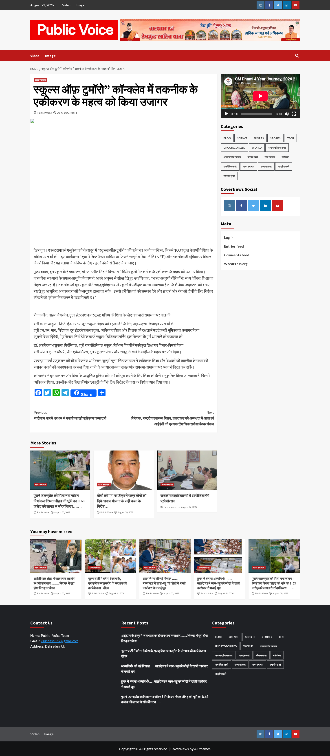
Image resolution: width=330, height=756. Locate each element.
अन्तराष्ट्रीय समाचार (277, 147)
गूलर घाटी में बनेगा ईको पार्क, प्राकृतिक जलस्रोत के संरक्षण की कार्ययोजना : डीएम (107, 583)
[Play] (226, 114)
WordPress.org (236, 264)
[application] (260, 96)
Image (80, 5)
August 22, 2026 (62, 593)
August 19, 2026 (125, 512)
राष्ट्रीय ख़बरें (229, 175)
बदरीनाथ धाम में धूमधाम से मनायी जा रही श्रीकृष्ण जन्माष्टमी (70, 415)
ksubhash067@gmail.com (59, 641)
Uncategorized (234, 147)
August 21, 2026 (116, 593)
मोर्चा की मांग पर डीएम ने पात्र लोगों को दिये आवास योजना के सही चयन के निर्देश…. (121, 501)
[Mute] (286, 114)
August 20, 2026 (62, 512)
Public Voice (44, 112)
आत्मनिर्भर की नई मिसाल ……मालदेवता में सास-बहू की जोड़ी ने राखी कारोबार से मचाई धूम (164, 583)
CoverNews (179, 749)
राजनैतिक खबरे (230, 166)
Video (66, 5)
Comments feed (236, 255)
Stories (275, 138)
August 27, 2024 (67, 112)
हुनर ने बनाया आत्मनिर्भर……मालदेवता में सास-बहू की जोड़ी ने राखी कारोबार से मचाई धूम (218, 583)
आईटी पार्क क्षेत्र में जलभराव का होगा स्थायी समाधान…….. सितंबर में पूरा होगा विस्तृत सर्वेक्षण (54, 583)
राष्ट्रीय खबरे (283, 166)
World (257, 147)
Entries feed (234, 246)
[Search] (297, 56)
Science (242, 138)
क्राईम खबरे (253, 157)
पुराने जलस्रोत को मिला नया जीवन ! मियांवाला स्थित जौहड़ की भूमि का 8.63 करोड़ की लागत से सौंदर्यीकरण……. (59, 501)
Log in (228, 237)
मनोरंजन (285, 157)
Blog (227, 138)
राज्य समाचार (40, 80)
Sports (259, 138)
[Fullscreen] (294, 114)
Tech (290, 138)
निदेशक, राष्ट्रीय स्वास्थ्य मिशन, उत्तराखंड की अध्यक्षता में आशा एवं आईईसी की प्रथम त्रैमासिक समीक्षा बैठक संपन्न (172, 418)
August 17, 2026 (189, 507)
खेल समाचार (270, 157)
